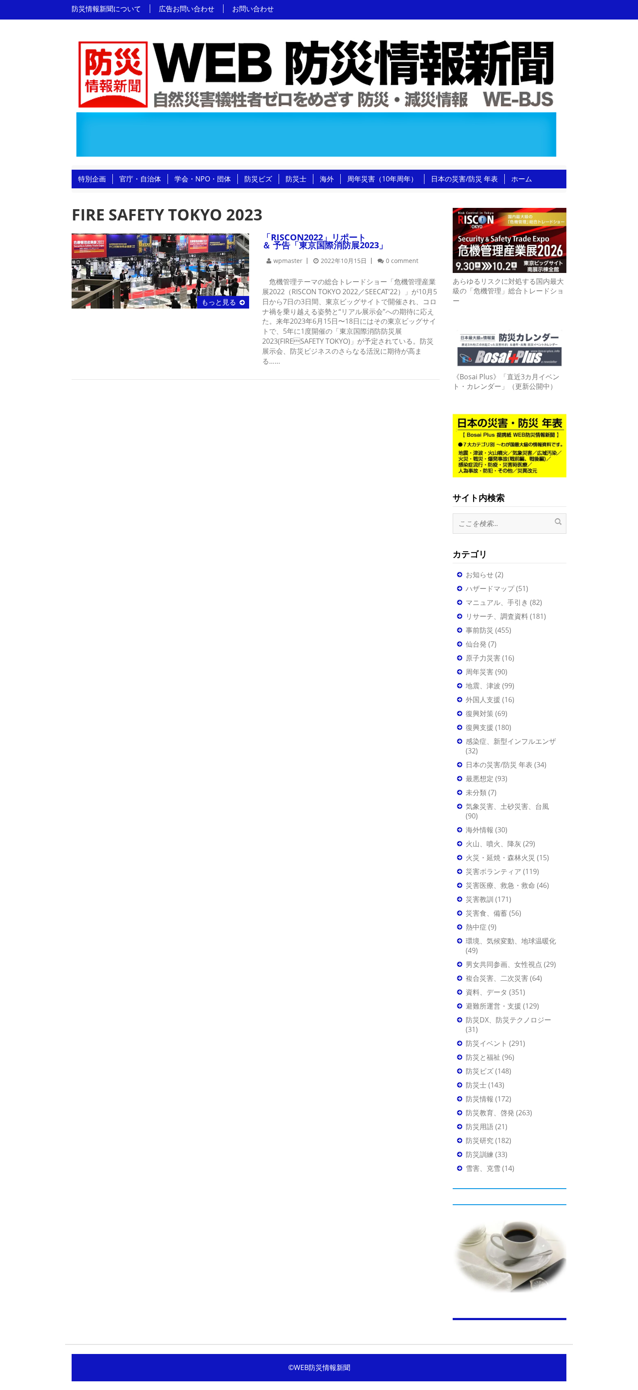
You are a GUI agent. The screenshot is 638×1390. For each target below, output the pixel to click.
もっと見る (218, 302)
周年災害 (479, 672)
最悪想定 (479, 778)
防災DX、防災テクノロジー (508, 1020)
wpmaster (288, 260)
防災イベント (486, 1043)
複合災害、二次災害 (497, 978)
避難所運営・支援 (493, 1006)
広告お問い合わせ (186, 8)
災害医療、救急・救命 (500, 885)
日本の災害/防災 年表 (464, 179)
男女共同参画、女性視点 (504, 964)
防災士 (296, 179)
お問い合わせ (253, 8)
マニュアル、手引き (497, 602)
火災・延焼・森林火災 (500, 857)
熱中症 (476, 927)
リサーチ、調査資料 (497, 616)
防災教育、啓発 (490, 1112)
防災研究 (479, 1140)
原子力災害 (483, 658)
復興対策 (479, 713)
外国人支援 (483, 699)
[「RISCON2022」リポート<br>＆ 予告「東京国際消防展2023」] (160, 270)
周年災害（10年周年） (382, 179)
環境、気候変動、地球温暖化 (511, 941)
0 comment (402, 260)
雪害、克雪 (483, 1168)
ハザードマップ (490, 588)
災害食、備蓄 (486, 913)
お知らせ (479, 574)
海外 (327, 179)
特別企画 (92, 179)
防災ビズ (258, 179)
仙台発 (476, 644)
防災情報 (479, 1099)
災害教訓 (479, 899)
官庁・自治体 (140, 179)
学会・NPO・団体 (202, 179)
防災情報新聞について (106, 8)
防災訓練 (479, 1154)
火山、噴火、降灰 (493, 843)
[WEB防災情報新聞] (316, 95)
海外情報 (479, 830)
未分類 (476, 792)
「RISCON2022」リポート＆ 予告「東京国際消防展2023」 (325, 241)
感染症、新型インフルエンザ (511, 741)
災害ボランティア (493, 871)
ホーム (521, 179)
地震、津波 (483, 685)
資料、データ (486, 992)
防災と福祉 (483, 1057)
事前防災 (479, 630)
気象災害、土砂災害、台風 (507, 806)
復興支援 (479, 727)
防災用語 (479, 1126)
